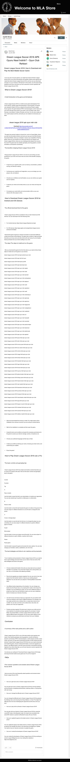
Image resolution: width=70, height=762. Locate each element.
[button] (64, 12)
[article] (23, 402)
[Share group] (66, 37)
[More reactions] (10, 748)
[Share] (41, 51)
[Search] (55, 37)
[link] (7, 42)
